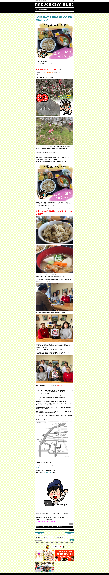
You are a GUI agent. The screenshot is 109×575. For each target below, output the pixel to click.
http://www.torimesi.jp (41, 467)
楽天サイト (48, 473)
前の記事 (69, 533)
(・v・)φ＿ (71, 524)
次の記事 (40, 533)
